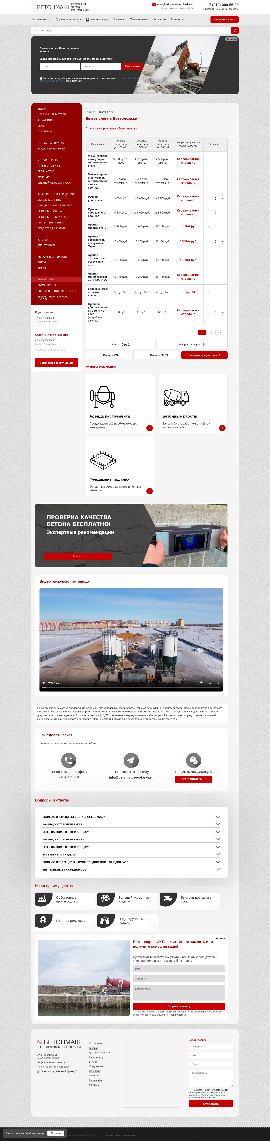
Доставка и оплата (68, 19)
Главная (91, 111)
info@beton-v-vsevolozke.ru (175, 4)
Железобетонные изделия (55, 194)
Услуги (117, 19)
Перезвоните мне (194, 779)
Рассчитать (132, 66)
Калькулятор (99, 19)
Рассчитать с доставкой (204, 355)
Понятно (56, 1133)
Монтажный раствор (51, 114)
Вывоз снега (46, 279)
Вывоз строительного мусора (52, 298)
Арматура (43, 177)
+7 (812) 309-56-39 (223, 5)
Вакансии (159, 19)
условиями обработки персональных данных (208, 1096)
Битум (41, 262)
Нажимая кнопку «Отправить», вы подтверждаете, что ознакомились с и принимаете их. (90, 79)
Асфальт (43, 268)
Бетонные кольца (49, 211)
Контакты (177, 19)
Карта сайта (95, 1080)
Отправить (211, 1104)
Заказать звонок (224, 19)
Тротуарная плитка (50, 143)
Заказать (78, 556)
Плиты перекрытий (50, 222)
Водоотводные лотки (52, 228)
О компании (39, 19)
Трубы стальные (48, 165)
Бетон (41, 108)
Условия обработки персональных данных (119, 1135)
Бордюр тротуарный (51, 148)
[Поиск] (235, 30)
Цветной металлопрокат (54, 182)
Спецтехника (139, 19)
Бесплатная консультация (56, 362)
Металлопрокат (48, 160)
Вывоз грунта (46, 285)
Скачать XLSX (159, 355)
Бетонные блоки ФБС (51, 217)
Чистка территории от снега (56, 291)
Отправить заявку (179, 1006)
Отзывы (93, 1075)
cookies (39, 1133)
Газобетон (44, 131)
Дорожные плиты (49, 199)
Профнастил (45, 171)
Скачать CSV (111, 355)
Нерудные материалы (52, 256)
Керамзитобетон (48, 120)
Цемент (42, 125)
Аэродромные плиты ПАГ (54, 205)
